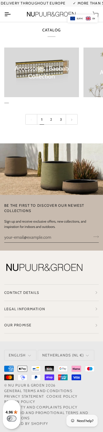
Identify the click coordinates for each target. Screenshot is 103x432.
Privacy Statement (24, 396)
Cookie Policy (61, 396)
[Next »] (72, 119)
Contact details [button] (21, 292)
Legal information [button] (24, 309)
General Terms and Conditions (38, 391)
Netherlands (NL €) (63, 355)
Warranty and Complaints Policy (40, 407)
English (17, 355)
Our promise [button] (18, 325)
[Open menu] (12, 14)
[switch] (11, 418)
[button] (83, 18)
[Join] (94, 236)
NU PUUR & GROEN (26, 385)
